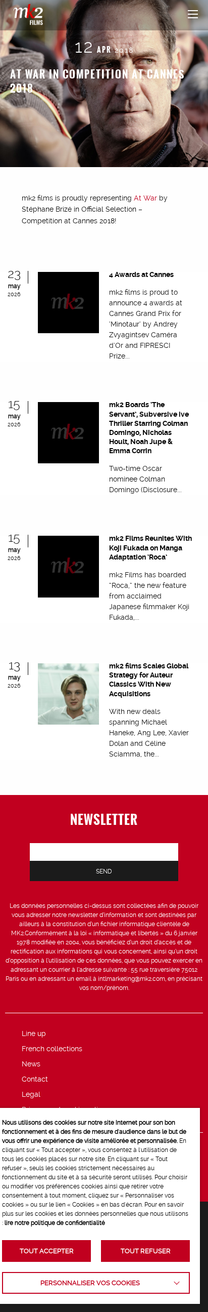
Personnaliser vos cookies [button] (90, 1283)
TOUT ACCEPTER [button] (47, 1251)
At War (145, 198)
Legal (31, 1094)
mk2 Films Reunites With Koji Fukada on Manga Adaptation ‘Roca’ (150, 547)
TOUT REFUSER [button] (146, 1251)
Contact (35, 1079)
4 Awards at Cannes (141, 274)
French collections (52, 1049)
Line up (34, 1033)
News (31, 1064)
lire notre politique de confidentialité (55, 1222)
